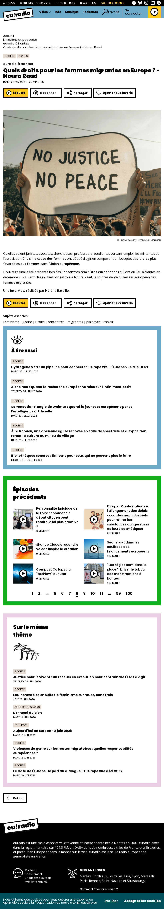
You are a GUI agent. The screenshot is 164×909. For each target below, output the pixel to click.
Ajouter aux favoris (118, 93)
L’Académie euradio (38, 878)
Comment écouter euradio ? (99, 889)
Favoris (113, 12)
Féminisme (11, 322)
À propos (9, 3)
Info (58, 12)
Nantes (23, 56)
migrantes (75, 322)
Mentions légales (36, 882)
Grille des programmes (35, 3)
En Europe (21, 725)
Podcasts (90, 12)
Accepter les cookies (142, 901)
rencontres (56, 322)
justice (27, 322)
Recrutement (33, 874)
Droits (40, 322)
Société (10, 56)
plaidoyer (93, 322)
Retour (18, 798)
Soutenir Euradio (112, 3)
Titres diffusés (65, 3)
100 (129, 593)
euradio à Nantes (16, 43)
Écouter (19, 93)
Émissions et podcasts (20, 39)
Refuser (111, 901)
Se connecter (133, 12)
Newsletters (88, 3)
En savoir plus (87, 902)
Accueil (8, 36)
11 (101, 593)
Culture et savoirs (27, 707)
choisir (108, 322)
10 (93, 593)
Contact (30, 870)
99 (118, 593)
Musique (72, 12)
